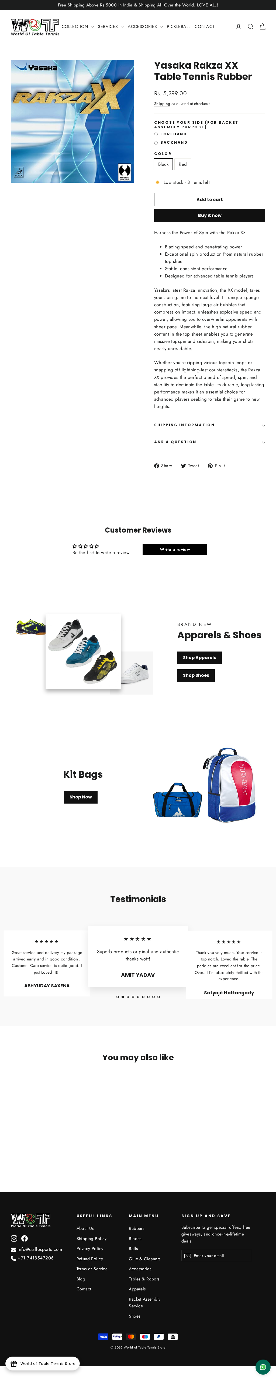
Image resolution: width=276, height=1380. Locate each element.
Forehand (173, 134)
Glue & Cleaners (144, 1259)
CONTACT (204, 26)
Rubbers (136, 1228)
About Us (85, 1228)
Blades (135, 1238)
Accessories (140, 1269)
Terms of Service (92, 1269)
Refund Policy (90, 1259)
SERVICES (108, 26)
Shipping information (184, 425)
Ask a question (175, 442)
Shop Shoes (196, 675)
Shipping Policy (92, 1238)
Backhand (174, 142)
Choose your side (196, 125)
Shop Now (81, 797)
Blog (81, 1279)
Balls (133, 1248)
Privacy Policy (90, 1248)
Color (163, 154)
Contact (84, 1289)
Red (183, 164)
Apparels (137, 1289)
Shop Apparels (199, 657)
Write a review (175, 549)
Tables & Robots (144, 1279)
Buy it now (210, 215)
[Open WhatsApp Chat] (263, 1367)
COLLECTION (76, 26)
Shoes (134, 1316)
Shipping (162, 103)
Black (163, 164)
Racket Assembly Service (144, 1302)
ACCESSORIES (143, 26)
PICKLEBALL (178, 26)
